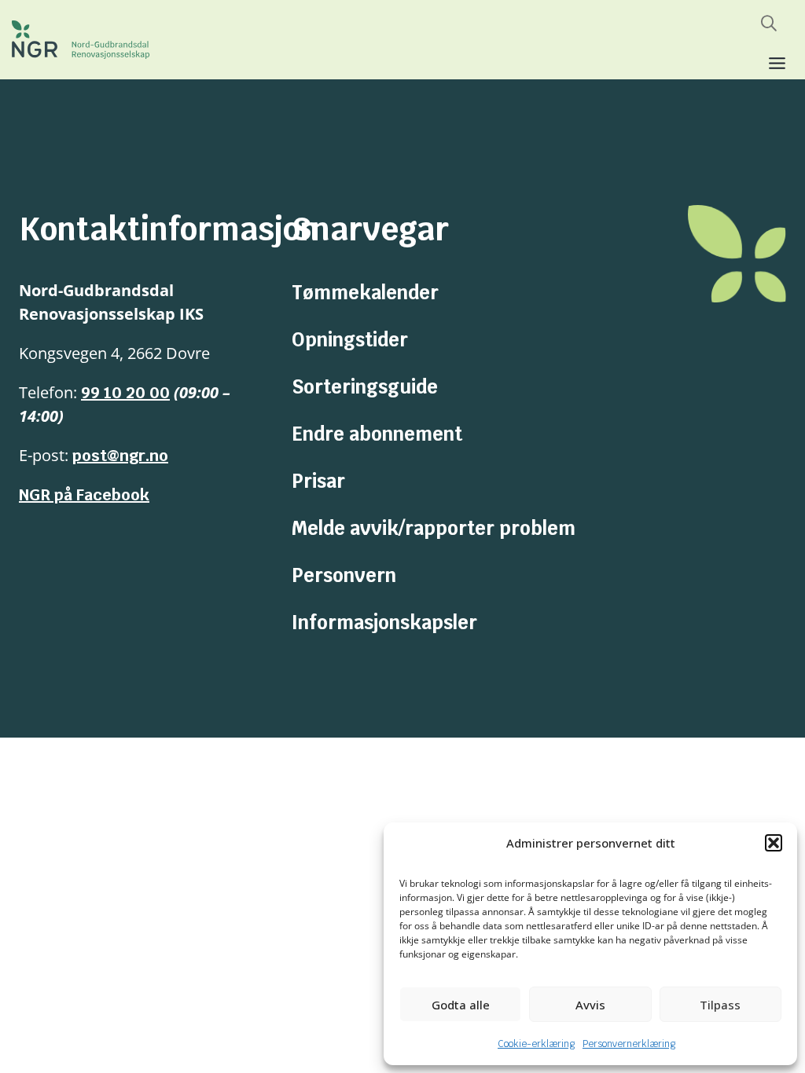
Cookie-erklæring (536, 1044)
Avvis (590, 1005)
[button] (773, 843)
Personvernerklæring (629, 1044)
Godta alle (461, 1005)
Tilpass (720, 1005)
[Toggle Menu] (777, 63)
